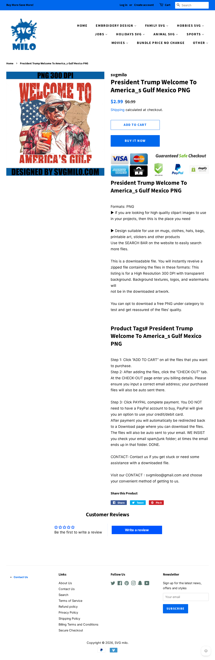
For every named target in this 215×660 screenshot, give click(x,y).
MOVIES (118, 43)
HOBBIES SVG (189, 25)
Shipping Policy (69, 618)
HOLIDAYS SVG (129, 34)
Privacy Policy (68, 612)
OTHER (199, 43)
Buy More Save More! (20, 5)
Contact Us (67, 589)
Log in (123, 5)
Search (63, 595)
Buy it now (135, 140)
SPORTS (194, 34)
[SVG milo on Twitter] (113, 584)
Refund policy (68, 606)
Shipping (118, 110)
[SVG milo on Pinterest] (126, 584)
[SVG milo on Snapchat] (140, 584)
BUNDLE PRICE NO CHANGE (161, 43)
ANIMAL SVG (164, 34)
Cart (167, 5)
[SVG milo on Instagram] (133, 584)
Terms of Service (70, 600)
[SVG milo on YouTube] (146, 584)
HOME (82, 25)
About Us (65, 583)
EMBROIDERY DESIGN (115, 25)
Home (9, 63)
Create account (144, 5)
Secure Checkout (71, 630)
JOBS (100, 34)
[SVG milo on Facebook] (119, 584)
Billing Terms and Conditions (78, 624)
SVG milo (121, 642)
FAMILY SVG (155, 25)
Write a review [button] (137, 530)
